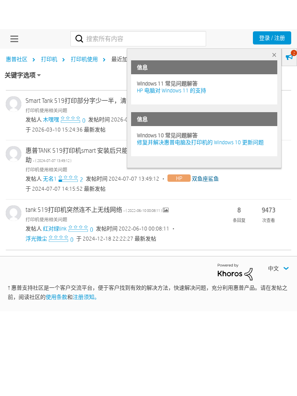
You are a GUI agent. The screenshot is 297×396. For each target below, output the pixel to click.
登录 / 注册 (272, 37)
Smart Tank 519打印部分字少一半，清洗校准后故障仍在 (121, 101)
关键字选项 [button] (20, 75)
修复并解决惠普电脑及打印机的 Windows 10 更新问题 (200, 142)
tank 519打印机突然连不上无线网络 (94, 210)
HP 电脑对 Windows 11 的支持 (171, 90)
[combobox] (138, 38)
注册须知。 (86, 297)
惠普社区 (16, 59)
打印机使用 (84, 59)
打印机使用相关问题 (46, 110)
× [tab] (274, 55)
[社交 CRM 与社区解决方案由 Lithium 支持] (235, 271)
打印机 (49, 59)
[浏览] (12, 38)
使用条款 (56, 297)
